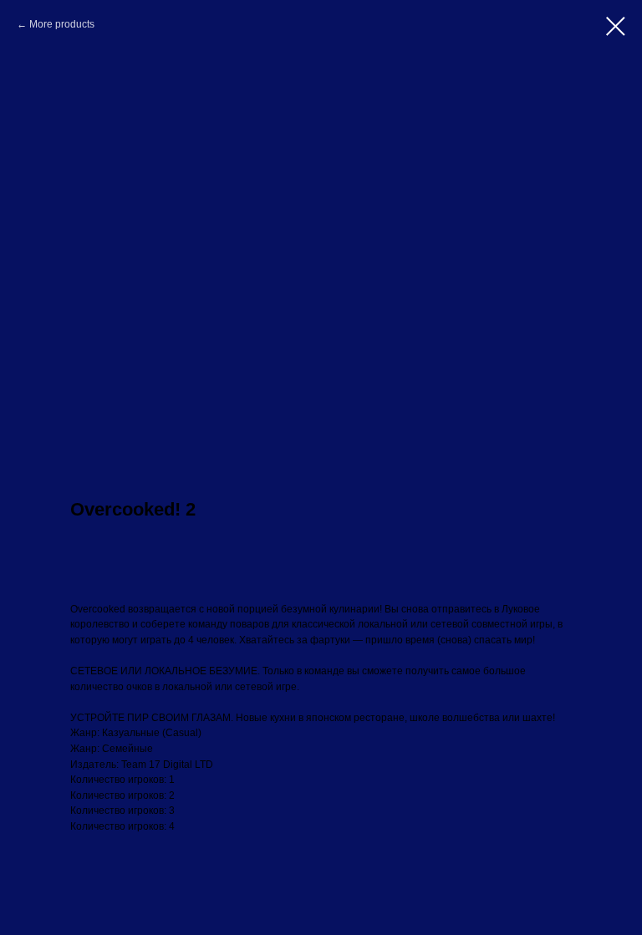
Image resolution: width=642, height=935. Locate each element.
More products (61, 24)
